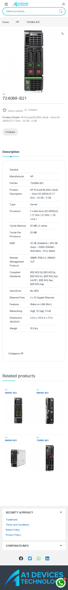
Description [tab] (10, 151)
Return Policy (13, 529)
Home (5, 21)
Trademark (11, 519)
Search (60, 11)
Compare (32, 109)
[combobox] (29, 11)
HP (17, 21)
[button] (62, 34)
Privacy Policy (13, 534)
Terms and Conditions (17, 524)
